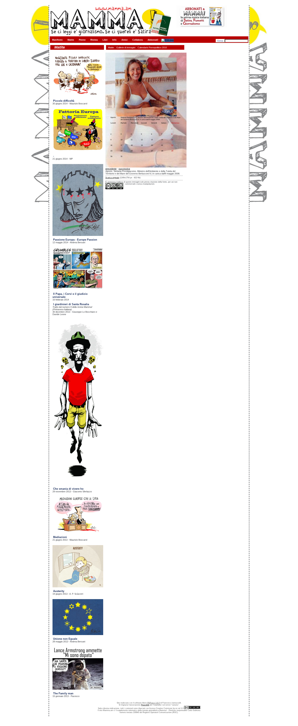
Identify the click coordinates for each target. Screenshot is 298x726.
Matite (71, 40)
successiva (124, 168)
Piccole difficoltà (63, 100)
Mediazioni (60, 537)
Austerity (58, 591)
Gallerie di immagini (125, 47)
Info (114, 40)
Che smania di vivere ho (68, 488)
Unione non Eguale (65, 638)
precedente (111, 168)
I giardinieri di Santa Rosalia (71, 304)
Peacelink (145, 705)
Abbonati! (153, 40)
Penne (82, 40)
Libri (105, 40)
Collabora (137, 40)
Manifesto (57, 40)
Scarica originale (112, 178)
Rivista (94, 40)
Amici (124, 40)
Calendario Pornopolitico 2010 (152, 47)
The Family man (63, 693)
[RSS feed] (167, 40)
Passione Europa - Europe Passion (75, 239)
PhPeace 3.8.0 (153, 703)
